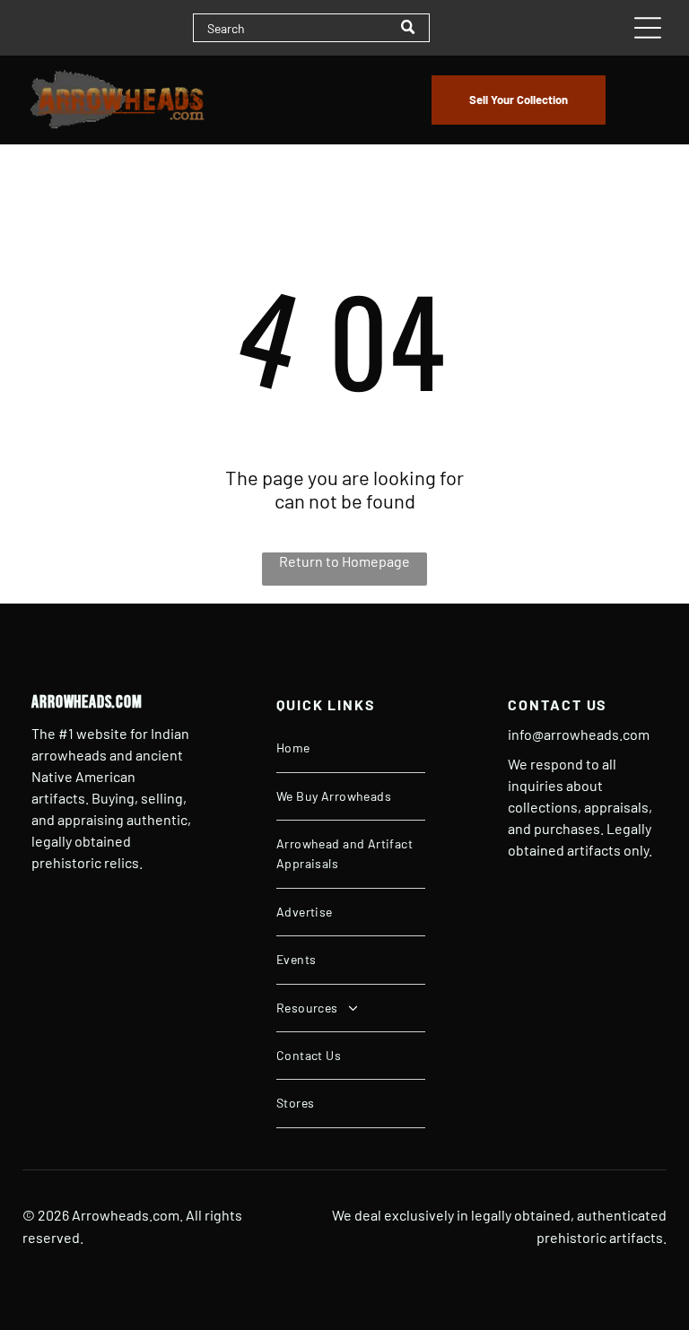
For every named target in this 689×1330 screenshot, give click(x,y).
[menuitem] (350, 748)
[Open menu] (647, 27)
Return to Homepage (344, 560)
